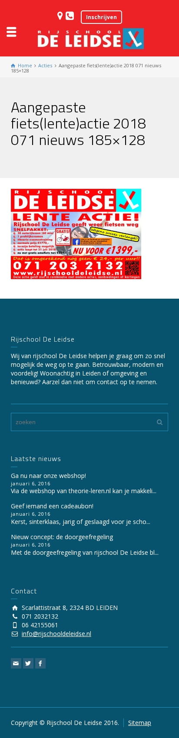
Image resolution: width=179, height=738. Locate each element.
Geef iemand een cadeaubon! (52, 506)
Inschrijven (101, 17)
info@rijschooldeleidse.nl (56, 633)
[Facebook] (40, 663)
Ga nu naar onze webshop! (48, 475)
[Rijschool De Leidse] (89, 38)
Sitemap (139, 722)
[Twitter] (28, 663)
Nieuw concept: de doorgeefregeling (62, 537)
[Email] (16, 663)
